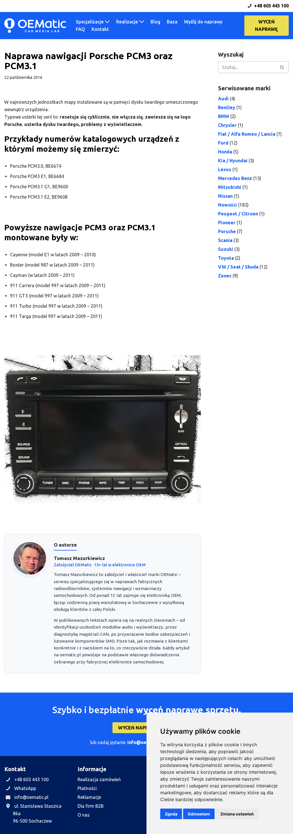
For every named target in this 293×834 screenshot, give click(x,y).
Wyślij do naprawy (203, 21)
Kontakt (100, 29)
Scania (225, 240)
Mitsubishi (229, 187)
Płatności (87, 788)
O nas (84, 814)
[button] (107, 21)
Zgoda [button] (171, 813)
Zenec (224, 275)
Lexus (224, 169)
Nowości (227, 204)
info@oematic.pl (145, 742)
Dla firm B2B (91, 806)
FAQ (80, 29)
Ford (223, 142)
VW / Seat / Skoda (238, 266)
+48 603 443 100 (271, 5)
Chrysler (227, 125)
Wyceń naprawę (266, 25)
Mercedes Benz (235, 178)
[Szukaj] (282, 67)
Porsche (227, 231)
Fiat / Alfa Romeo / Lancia (246, 134)
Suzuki (225, 249)
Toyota (226, 258)
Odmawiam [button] (199, 813)
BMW (223, 116)
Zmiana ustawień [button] (237, 813)
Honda (225, 151)
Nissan (225, 196)
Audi (223, 98)
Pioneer (226, 222)
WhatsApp (25, 788)
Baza (172, 21)
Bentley (226, 107)
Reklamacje (89, 797)
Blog (155, 21)
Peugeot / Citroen (238, 213)
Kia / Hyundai (233, 160)
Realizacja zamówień (99, 779)
